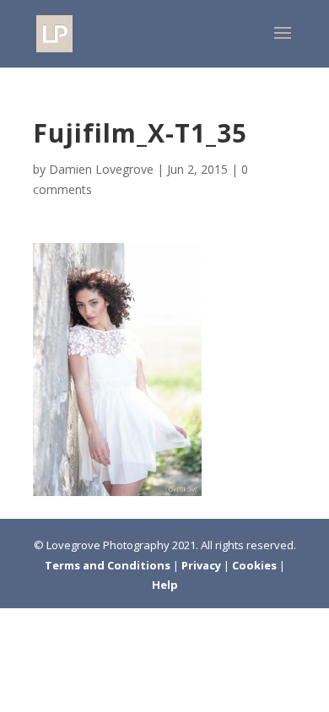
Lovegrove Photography (108, 545)
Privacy (202, 565)
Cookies (255, 565)
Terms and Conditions (109, 565)
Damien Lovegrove (101, 169)
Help (165, 584)
